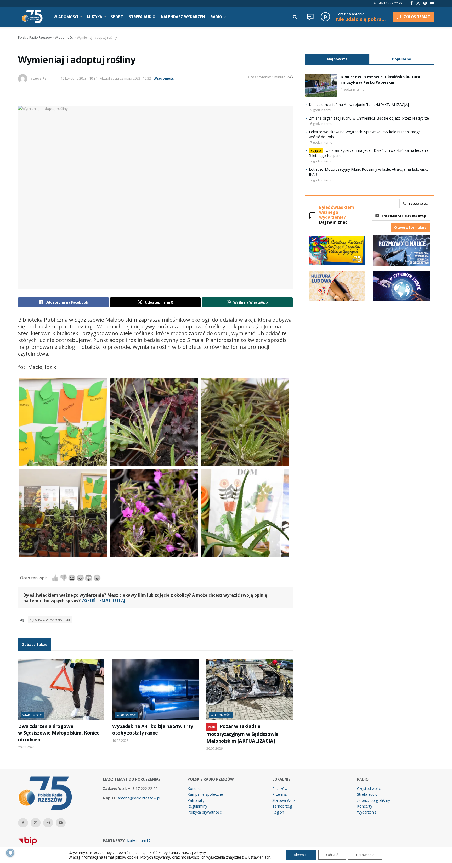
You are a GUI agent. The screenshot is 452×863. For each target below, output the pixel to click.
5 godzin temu (321, 110)
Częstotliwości (369, 788)
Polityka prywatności (205, 812)
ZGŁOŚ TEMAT (417, 16)
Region (278, 812)
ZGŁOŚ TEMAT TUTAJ (103, 600)
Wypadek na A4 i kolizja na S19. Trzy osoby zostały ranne (152, 729)
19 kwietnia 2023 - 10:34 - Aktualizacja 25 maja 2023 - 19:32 (106, 78)
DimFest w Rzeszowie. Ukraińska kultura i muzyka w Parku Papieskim (380, 79)
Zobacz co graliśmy (373, 800)
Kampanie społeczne (205, 794)
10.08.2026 (120, 740)
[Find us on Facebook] (411, 3)
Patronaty (196, 800)
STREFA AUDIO (142, 16)
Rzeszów (279, 788)
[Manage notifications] (10, 853)
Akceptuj (301, 854)
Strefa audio (367, 794)
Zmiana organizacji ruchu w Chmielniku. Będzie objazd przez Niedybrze (369, 118)
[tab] (337, 59)
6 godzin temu (321, 123)
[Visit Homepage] (32, 17)
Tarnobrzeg (282, 806)
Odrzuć (332, 854)
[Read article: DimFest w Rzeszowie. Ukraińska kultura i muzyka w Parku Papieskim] (321, 85)
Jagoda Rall (39, 78)
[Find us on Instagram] (425, 3)
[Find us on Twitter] (418, 3)
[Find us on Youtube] (432, 3)
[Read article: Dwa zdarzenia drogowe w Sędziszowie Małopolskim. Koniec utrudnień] (61, 689)
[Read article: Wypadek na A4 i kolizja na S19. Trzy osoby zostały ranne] (155, 689)
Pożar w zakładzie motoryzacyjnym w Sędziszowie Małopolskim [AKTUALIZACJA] (242, 733)
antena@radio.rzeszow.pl (404, 215)
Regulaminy (197, 806)
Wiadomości (164, 78)
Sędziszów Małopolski (50, 620)
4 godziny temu (353, 89)
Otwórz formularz (410, 227)
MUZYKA (94, 16)
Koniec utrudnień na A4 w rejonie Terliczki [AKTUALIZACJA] (359, 104)
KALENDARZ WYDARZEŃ (183, 16)
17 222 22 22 (418, 203)
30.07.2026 (214, 748)
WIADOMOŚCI (66, 16)
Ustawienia (365, 854)
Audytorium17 (138, 840)
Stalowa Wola (284, 800)
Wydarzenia (367, 812)
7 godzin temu (321, 142)
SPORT (117, 16)
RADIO (216, 16)
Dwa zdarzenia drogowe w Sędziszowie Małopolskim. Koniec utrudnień (58, 733)
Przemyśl (280, 794)
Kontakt (194, 788)
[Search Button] (295, 17)
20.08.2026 (26, 747)
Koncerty (364, 806)
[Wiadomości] (310, 16)
